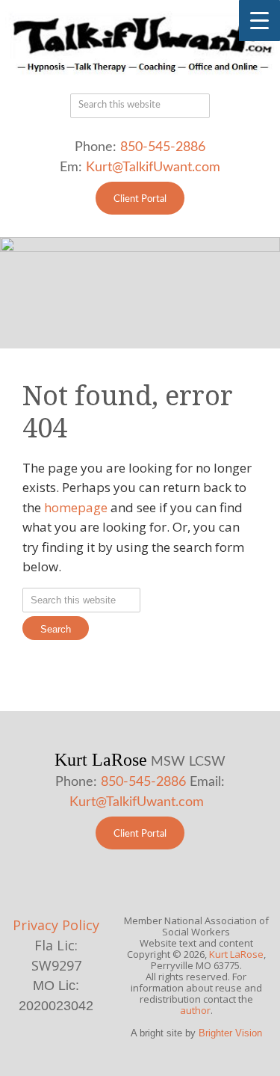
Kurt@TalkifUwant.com (153, 167)
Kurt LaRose (236, 954)
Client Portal (140, 199)
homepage (76, 507)
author (195, 1010)
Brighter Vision (230, 1033)
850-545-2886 (162, 147)
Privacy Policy (56, 925)
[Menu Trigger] (259, 20)
